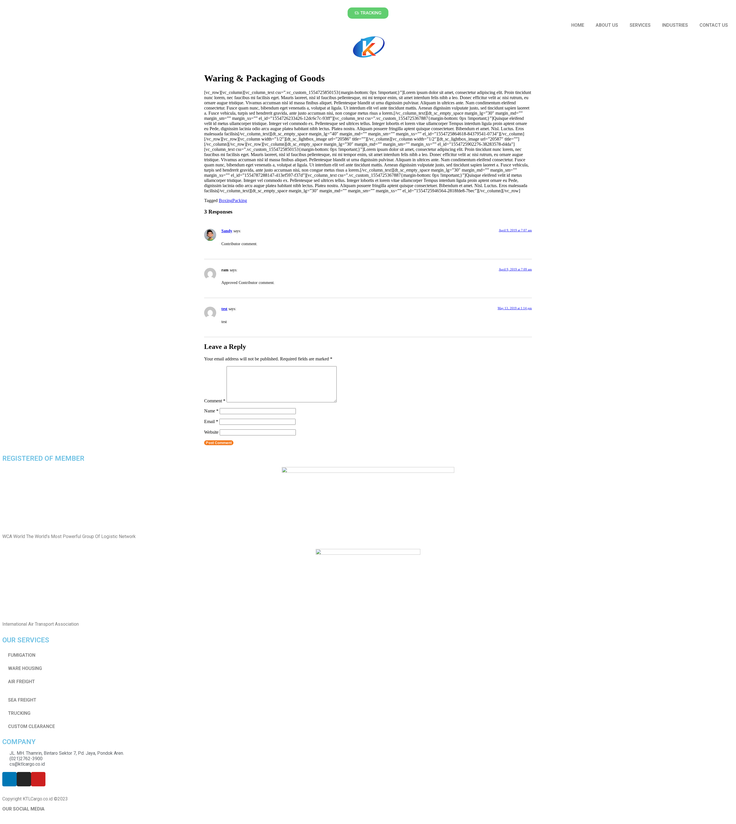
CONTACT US (713, 25)
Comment (214, 400)
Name (211, 410)
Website (211, 432)
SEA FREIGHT (22, 700)
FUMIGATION (21, 655)
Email (211, 421)
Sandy (226, 230)
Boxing (225, 200)
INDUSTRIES (675, 25)
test (224, 308)
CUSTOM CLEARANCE (31, 726)
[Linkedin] (9, 779)
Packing (239, 200)
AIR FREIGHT (21, 681)
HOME (577, 25)
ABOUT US (607, 25)
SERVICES (640, 25)
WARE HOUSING (25, 668)
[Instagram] (24, 779)
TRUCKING (19, 713)
